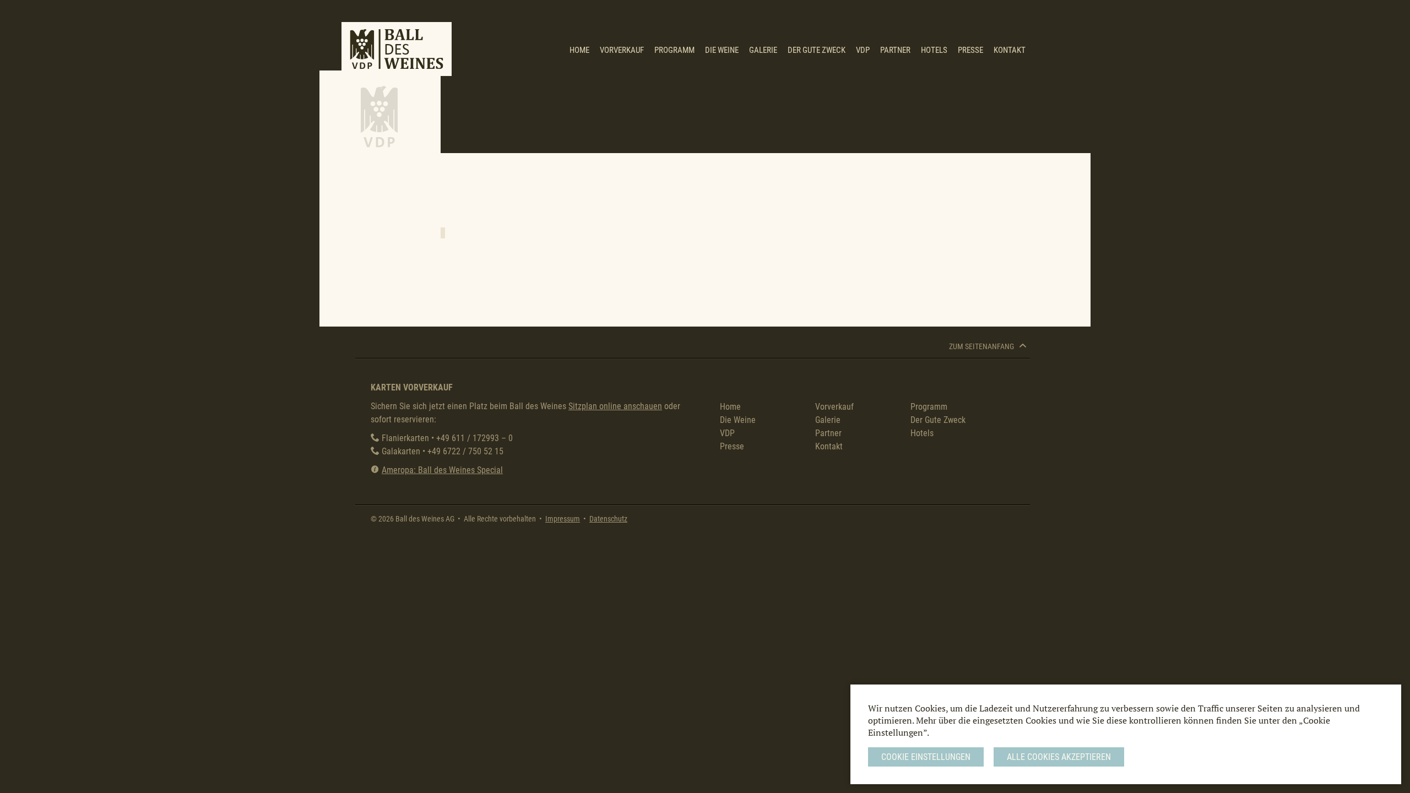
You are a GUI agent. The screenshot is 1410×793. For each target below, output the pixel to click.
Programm (674, 50)
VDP (863, 50)
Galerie (763, 50)
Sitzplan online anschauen (615, 406)
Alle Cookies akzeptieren (1059, 757)
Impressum (562, 519)
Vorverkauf (622, 50)
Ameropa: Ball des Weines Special (442, 470)
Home (579, 50)
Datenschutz (608, 519)
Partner (895, 50)
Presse (970, 50)
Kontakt (1010, 50)
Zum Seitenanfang (982, 346)
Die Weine (722, 50)
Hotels (934, 50)
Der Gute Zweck (816, 50)
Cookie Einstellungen (925, 757)
